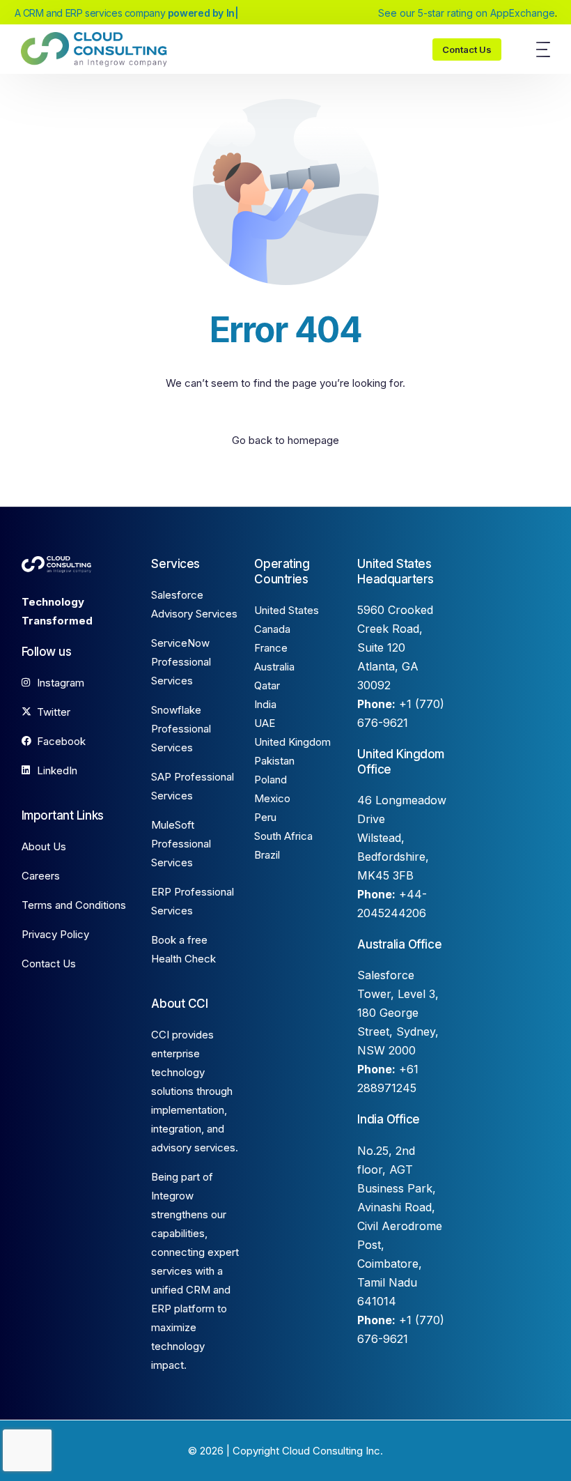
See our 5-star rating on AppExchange (466, 13)
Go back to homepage (285, 440)
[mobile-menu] (536, 49)
